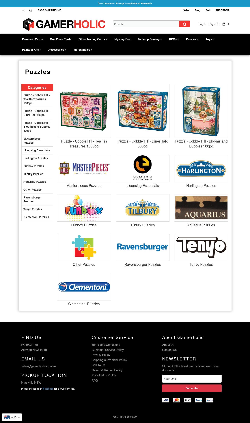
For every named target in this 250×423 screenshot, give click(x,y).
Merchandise (83, 49)
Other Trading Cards (93, 39)
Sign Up (214, 24)
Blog (197, 10)
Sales (186, 10)
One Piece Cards (60, 39)
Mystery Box (122, 39)
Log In (202, 24)
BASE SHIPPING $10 (49, 10)
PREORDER (222, 10)
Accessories (57, 49)
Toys (210, 39)
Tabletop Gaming (150, 39)
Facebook (48, 388)
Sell (208, 10)
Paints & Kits (31, 49)
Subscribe (192, 388)
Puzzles (192, 39)
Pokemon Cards (32, 39)
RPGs (174, 39)
